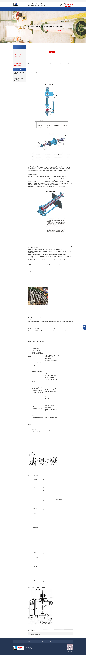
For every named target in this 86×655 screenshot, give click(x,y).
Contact (55, 8)
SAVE (62, 0)
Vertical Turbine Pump (29, 651)
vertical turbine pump (17, 49)
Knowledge (48, 8)
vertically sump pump (17, 56)
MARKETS (35, 8)
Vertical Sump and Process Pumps (35, 634)
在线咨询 (52, 52)
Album (41, 8)
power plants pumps (17, 58)
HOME (16, 8)
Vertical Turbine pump (67, 0)
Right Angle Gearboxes (18, 65)
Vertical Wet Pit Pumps (18, 54)
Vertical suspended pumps (18, 52)
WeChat (71, 0)
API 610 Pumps (16, 61)
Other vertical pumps (17, 63)
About (22, 8)
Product (27, 8)
